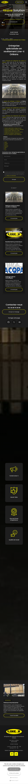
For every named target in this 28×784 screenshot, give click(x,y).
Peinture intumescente (11, 703)
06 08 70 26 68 (14, 32)
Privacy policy (14, 780)
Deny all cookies (14, 773)
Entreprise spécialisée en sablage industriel (12, 128)
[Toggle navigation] (26, 2)
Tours (5, 149)
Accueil (2, 38)
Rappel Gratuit (19, 2)
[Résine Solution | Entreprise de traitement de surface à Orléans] (5, 2)
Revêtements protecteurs (13, 242)
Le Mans (6, 144)
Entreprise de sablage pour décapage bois (12, 133)
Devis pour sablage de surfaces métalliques (13, 134)
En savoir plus (14, 22)
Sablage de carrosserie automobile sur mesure (13, 132)
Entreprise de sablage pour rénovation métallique (13, 129)
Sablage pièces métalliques (10, 277)
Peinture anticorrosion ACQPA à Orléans (12, 206)
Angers (5, 142)
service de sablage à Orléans (12, 101)
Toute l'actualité (14, 715)
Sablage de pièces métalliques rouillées (12, 130)
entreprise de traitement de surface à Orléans (14, 61)
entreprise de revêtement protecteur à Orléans (14, 108)
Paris (5, 148)
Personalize (15, 777)
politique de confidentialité (11, 175)
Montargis (6, 146)
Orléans (11, 38)
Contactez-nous (14, 34)
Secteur (6, 38)
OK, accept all (14, 769)
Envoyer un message (14, 312)
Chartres (6, 143)
